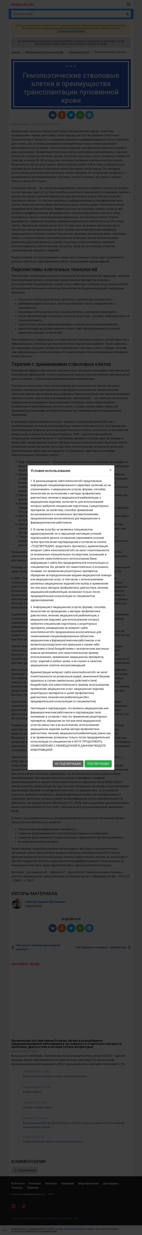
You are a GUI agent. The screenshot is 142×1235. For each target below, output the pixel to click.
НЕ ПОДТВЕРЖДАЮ (68, 763)
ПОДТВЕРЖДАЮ (98, 763)
